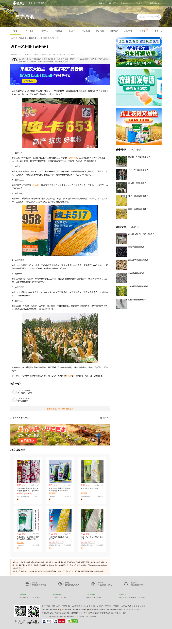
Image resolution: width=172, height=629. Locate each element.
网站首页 (112, 3)
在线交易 (122, 597)
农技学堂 (30, 31)
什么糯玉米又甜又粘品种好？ (141, 234)
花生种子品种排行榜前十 (139, 260)
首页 (15, 31)
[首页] (17, 3)
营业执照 (45, 613)
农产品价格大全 (128, 606)
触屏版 (101, 3)
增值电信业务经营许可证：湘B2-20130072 (122, 610)
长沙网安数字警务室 (97, 610)
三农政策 (86, 31)
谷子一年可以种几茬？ (138, 196)
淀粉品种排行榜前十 (137, 299)
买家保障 (132, 597)
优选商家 (142, 597)
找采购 (88, 597)
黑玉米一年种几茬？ (137, 183)
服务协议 (56, 606)
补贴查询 (128, 31)
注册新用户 (24, 597)
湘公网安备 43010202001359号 (74, 610)
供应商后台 (35, 597)
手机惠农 (124, 3)
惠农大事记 (98, 606)
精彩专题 (100, 31)
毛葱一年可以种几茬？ (138, 170)
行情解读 (58, 31)
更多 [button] (156, 31)
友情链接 (76, 606)
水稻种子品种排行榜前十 (139, 286)
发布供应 (97, 597)
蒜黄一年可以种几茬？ (138, 209)
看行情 (63, 597)
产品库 (108, 606)
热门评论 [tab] (15, 383)
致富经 (72, 31)
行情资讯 (44, 31)
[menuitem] (102, 3)
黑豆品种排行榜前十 (137, 247)
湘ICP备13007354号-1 (50, 610)
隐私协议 (66, 606)
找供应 (55, 597)
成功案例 (86, 606)
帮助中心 (153, 3)
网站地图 (141, 606)
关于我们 (46, 606)
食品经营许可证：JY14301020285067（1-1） (66, 613)
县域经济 (114, 31)
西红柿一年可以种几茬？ (139, 157)
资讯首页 (22, 38)
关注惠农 (138, 3)
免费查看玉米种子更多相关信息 (60, 409)
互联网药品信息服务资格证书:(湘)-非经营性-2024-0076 (105, 613)
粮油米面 (25, 418)
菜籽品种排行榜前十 (137, 273)
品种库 (116, 606)
